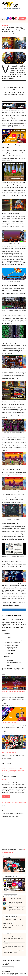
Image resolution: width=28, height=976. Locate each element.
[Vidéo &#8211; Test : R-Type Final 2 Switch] (14, 714)
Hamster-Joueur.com (7, 946)
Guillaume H (5, 921)
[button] (22, 18)
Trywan (4, 779)
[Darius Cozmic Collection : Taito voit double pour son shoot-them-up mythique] (14, 681)
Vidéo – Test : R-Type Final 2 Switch (10, 722)
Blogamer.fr (5, 941)
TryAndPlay (4, 19)
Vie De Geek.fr (6, 936)
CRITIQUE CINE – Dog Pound (14, 919)
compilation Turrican (15, 768)
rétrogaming (19, 770)
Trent (4, 919)
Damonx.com (6, 952)
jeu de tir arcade (8, 770)
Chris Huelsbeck (7, 768)
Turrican (16, 771)
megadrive (14, 770)
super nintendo (8, 771)
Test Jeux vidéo (4, 25)
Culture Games (6, 943)
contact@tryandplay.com (7, 963)
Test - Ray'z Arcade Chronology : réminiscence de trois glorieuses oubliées (16, 904)
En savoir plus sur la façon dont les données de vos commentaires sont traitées (13, 851)
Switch (13, 771)
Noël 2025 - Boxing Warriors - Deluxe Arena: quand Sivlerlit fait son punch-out (17, 909)
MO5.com (5, 938)
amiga (3, 768)
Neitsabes (5, 950)
